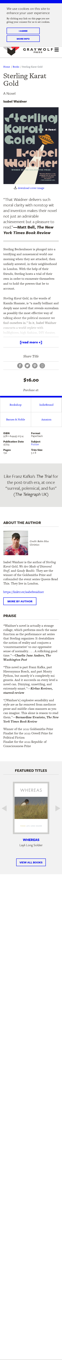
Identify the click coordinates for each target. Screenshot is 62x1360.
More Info (23, 38)
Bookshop (15, 405)
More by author (19, 601)
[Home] (28, 49)
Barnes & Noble (15, 419)
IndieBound (46, 405)
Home (6, 66)
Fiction (35, 444)
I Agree (23, 31)
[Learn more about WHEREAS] (31, 807)
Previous (7, 808)
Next (55, 808)
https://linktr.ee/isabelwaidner (23, 592)
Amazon (46, 419)
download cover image (31, 188)
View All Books (31, 862)
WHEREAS (31, 839)
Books (16, 66)
